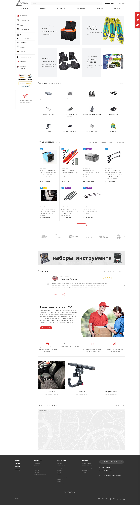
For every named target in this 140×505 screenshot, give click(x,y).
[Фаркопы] (81, 375)
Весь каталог (121, 83)
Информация (61, 460)
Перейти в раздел (120, 405)
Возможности (60, 483)
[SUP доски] (113, 30)
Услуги (17, 466)
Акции (17, 463)
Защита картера (113, 114)
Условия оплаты (61, 465)
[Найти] (100, 3)
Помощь (85, 460)
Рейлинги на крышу (49, 114)
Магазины (59, 463)
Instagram (70, 492)
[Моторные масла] (111, 375)
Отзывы (36, 468)
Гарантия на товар (62, 477)
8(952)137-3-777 (110, 3)
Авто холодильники (49, 30)
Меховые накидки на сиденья (92, 114)
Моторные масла (110, 392)
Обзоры (84, 472)
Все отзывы (121, 271)
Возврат (59, 474)
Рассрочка (60, 470)
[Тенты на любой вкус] (113, 62)
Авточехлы (92, 99)
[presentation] (38, 236)
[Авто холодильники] (69, 30)
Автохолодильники (92, 131)
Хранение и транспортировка (49, 99)
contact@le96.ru (106, 470)
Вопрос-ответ (85, 470)
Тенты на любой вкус (92, 60)
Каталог (18, 460)
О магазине (38, 460)
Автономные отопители (70, 131)
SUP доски (92, 29)
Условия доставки (62, 468)
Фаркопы (48, 131)
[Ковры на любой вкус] (69, 62)
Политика (59, 481)
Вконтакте (66, 492)
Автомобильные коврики (70, 99)
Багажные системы (113, 99)
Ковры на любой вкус (48, 59)
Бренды (18, 470)
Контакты (36, 465)
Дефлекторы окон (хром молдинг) (70, 115)
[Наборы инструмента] (81, 258)
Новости (36, 470)
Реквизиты (60, 479)
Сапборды (113, 131)
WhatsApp (74, 492)
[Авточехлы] (51, 375)
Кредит (59, 472)
